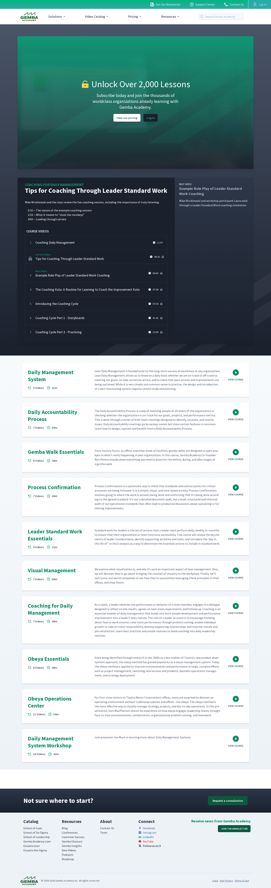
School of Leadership (36, 837)
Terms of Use (241, 880)
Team (103, 832)
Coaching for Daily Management (54, 184)
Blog (65, 828)
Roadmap (68, 859)
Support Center (205, 4)
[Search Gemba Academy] (202, 16)
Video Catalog (95, 16)
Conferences (70, 832)
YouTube (148, 841)
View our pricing (127, 118)
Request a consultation (228, 800)
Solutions (55, 16)
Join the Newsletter (234, 828)
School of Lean (32, 828)
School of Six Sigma (35, 832)
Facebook (149, 828)
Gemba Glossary (72, 841)
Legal (215, 880)
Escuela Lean (31, 846)
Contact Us (237, 4)
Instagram (149, 832)
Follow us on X (152, 846)
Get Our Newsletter (168, 4)
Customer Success (73, 837)
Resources (168, 16)
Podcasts (67, 854)
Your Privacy (226, 880)
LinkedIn (148, 837)
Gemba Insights (72, 846)
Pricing (133, 16)
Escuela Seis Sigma (35, 850)
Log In (150, 118)
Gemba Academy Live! (37, 841)
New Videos (69, 850)
